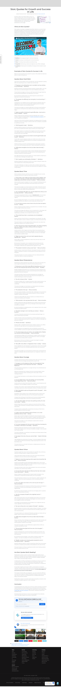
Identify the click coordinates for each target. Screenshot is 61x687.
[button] (57, 683)
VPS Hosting (24, 658)
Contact (43, 652)
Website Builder (25, 661)
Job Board (34, 652)
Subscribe (42, 604)
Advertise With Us (45, 655)
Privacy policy (27, 606)
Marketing (14, 655)
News (13, 651)
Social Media (14, 657)
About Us (43, 651)
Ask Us (33, 655)
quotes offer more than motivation (21, 590)
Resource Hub (44, 661)
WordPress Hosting (25, 657)
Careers (16, 643)
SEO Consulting (24, 652)
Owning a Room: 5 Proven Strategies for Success (19, 645)
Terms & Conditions (9, 682)
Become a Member (15, 666)
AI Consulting (24, 651)
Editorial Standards (45, 658)
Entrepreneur (20, 643)
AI (12, 658)
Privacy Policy (17, 682)
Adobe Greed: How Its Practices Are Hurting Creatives (20, 644)
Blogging (13, 661)
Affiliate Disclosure (37, 682)
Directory (34, 651)
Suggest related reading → (27, 617)
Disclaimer (30, 682)
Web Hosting (24, 655)
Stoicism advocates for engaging (36, 116)
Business (12, 643)
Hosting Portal (14, 669)
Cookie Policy (24, 682)
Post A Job (34, 654)
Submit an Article (45, 657)
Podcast (33, 658)
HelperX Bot (34, 657)
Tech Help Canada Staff (41, 13)
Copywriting (24, 654)
